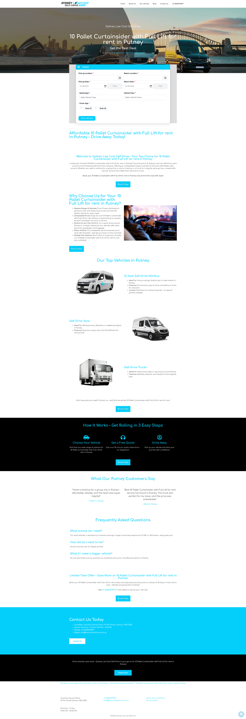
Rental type (84, 93)
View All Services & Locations (122, 683)
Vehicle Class (130, 93)
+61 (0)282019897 (178, 4)
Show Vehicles (87, 118)
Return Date (129, 82)
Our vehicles (144, 4)
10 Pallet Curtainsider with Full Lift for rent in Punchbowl (84, 683)
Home (123, 4)
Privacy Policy (152, 700)
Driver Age (84, 103)
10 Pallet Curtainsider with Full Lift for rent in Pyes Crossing (161, 683)
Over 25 (103, 108)
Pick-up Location (86, 73)
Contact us (164, 4)
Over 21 (88, 108)
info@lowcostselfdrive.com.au (116, 700)
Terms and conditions (155, 698)
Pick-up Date (84, 82)
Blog (154, 4)
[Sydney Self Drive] (75, 4)
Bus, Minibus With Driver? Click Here (129, 53)
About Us (132, 4)
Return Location (131, 73)
